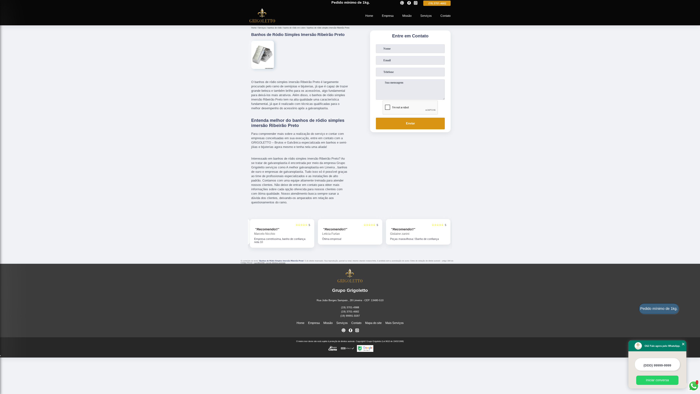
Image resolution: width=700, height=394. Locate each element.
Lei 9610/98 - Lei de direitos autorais (269, 263)
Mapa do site (373, 323)
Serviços (426, 15)
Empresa (388, 15)
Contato (445, 15)
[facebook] (409, 3)
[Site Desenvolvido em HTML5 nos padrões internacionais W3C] (347, 348)
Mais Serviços (394, 323)
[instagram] (415, 3)
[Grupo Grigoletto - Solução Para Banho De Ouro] (262, 23)
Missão (407, 15)
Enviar (410, 123)
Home (369, 15)
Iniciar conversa (657, 380)
